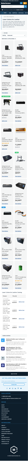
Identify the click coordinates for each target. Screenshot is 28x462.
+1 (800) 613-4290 (6, 396)
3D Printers (21, 12)
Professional (5, 411)
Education (4, 413)
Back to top (14, 373)
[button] (14, 10)
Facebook (7, 388)
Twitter (10, 388)
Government (5, 417)
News (3, 407)
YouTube (21, 388)
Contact (3, 427)
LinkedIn (15, 388)
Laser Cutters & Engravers (9, 16)
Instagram (12, 388)
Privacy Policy (5, 439)
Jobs (2, 435)
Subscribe (14, 384)
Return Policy (5, 437)
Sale (10, 12)
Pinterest (18, 388)
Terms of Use (5, 441)
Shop (2, 405)
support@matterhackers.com (11, 398)
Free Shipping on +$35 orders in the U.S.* (10, 0)
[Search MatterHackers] (25, 6)
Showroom (4, 409)
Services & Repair (6, 419)
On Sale (6, 33)
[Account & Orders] (21, 3)
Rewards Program (7, 433)
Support (3, 415)
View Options (5, 65)
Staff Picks (14, 12)
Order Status (5, 429)
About (3, 425)
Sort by (4, 35)
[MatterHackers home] (6, 3)
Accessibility (5, 443)
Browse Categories (8, 38)
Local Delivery (5, 431)
